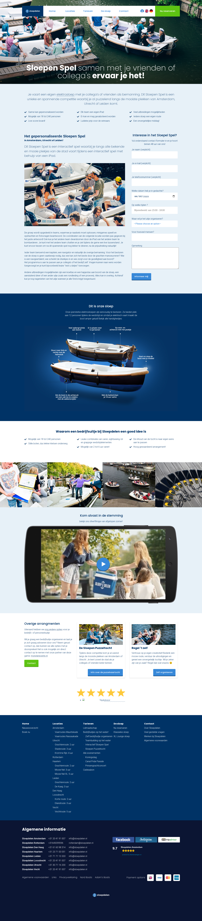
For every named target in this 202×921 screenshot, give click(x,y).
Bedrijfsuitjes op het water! (95, 732)
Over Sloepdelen (152, 728)
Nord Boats (86, 877)
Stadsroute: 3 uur (63, 749)
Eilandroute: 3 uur (63, 803)
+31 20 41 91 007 (56, 838)
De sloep (118, 723)
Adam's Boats (102, 877)
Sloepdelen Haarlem (32, 851)
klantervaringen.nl (135, 854)
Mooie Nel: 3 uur (62, 769)
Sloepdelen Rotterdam (33, 843)
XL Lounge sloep (122, 736)
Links (54, 877)
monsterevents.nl (39, 656)
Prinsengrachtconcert (95, 765)
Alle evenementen (91, 753)
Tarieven (88, 723)
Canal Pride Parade (94, 761)
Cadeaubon (88, 769)
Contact (31, 663)
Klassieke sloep (121, 732)
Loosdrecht (58, 794)
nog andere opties (53, 629)
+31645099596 (55, 843)
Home (25, 723)
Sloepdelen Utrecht (31, 865)
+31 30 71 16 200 (56, 865)
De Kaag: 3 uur (62, 786)
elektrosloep (65, 94)
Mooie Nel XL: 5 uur (64, 774)
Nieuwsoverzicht (30, 728)
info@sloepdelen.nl (78, 838)
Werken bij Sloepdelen (154, 736)
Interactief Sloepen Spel (97, 744)
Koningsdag (91, 757)
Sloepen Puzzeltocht (95, 749)
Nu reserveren (120, 728)
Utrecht (56, 740)
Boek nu (26, 732)
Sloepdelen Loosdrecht (34, 860)
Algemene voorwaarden (155, 740)
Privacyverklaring (68, 877)
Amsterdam (58, 728)
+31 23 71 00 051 (56, 851)
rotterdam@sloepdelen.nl (81, 843)
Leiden (56, 778)
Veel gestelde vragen (154, 732)
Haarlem (57, 761)
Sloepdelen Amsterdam (34, 838)
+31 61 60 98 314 (56, 847)
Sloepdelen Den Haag (33, 847)
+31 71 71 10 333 (56, 856)
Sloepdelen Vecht (31, 869)
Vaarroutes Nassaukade (66, 736)
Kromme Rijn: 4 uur (64, 753)
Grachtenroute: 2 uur (64, 744)
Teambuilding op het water (98, 740)
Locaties (58, 723)
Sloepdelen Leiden (31, 856)
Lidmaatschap (90, 728)
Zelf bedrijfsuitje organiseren (98, 736)
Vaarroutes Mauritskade (66, 732)
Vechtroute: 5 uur (63, 811)
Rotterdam (58, 757)
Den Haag (57, 790)
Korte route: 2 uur (63, 799)
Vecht (55, 807)
